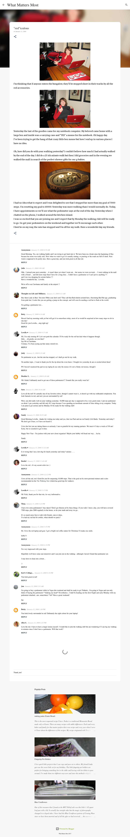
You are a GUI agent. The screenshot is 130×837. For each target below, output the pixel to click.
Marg (23, 503)
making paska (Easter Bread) (45, 716)
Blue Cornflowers (41, 802)
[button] (15, 36)
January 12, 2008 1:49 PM (36, 609)
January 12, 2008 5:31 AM (34, 586)
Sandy (23, 415)
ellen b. (24, 622)
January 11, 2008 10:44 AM (35, 389)
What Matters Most (22, 4)
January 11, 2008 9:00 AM (35, 268)
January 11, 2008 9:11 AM (56, 294)
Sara (23, 389)
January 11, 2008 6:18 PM (40, 545)
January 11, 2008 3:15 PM (38, 490)
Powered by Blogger (66, 829)
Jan (22, 586)
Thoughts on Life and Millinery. (33, 293)
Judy (23, 353)
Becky (23, 609)
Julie (23, 268)
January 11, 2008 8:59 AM (40, 250)
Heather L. (25, 376)
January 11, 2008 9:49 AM (40, 376)
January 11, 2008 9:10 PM (44, 573)
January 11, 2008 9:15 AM (38, 332)
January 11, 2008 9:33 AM (36, 353)
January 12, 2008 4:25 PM (37, 623)
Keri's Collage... (27, 572)
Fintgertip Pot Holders (43, 759)
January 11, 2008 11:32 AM (39, 448)
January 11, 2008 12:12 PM (41, 474)
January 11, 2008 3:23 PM (35, 504)
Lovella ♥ (24, 332)
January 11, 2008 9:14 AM (35, 314)
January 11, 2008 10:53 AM (36, 415)
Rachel (23, 461)
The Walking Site (43, 481)
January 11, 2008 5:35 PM (40, 527)
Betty (23, 314)
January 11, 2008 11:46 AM (37, 461)
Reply (24, 262)
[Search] (42, 5)
